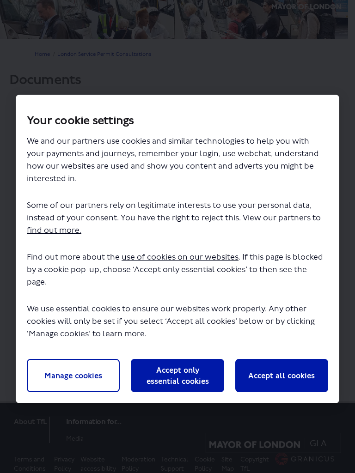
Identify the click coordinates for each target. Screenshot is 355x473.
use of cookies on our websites (180, 257)
